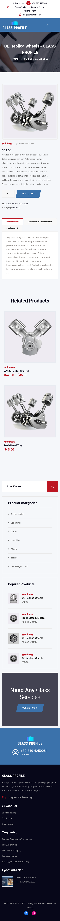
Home (15, 59)
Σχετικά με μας (9, 813)
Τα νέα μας (7, 818)
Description (12, 222)
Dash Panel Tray (13, 445)
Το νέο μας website (26, 877)
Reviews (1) (12, 228)
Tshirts (15, 558)
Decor (14, 532)
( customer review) (25, 143)
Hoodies (16, 207)
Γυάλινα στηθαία (9, 845)
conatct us (28, 708)
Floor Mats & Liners (33, 617)
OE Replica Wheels (32, 597)
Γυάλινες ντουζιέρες (11, 850)
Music (14, 549)
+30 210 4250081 (39, 3)
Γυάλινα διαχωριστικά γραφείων (17, 839)
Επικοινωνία (8, 824)
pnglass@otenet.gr (32, 15)
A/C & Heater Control (16, 371)
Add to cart (28, 194)
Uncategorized (19, 567)
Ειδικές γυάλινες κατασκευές (15, 862)
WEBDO (30, 907)
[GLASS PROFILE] (15, 25)
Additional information (40, 222)
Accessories (17, 514)
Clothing (16, 523)
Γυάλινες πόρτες (9, 856)
